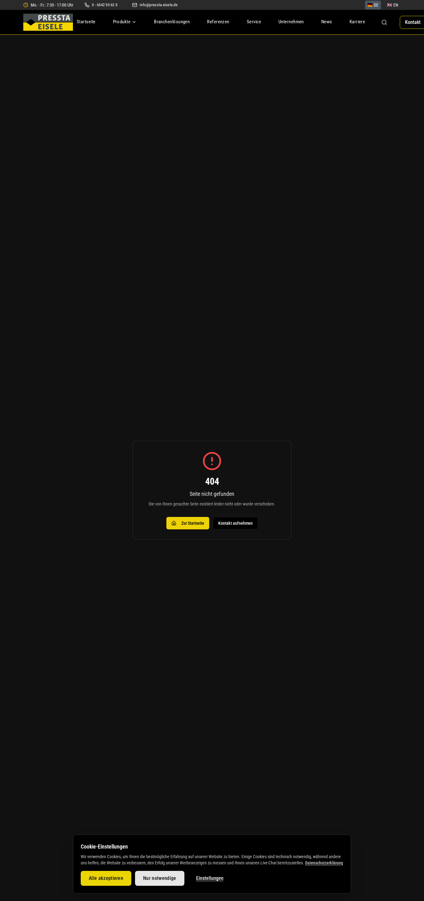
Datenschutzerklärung (324, 862)
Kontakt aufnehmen (235, 523)
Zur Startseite (192, 523)
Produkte (122, 22)
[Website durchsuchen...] (384, 22)
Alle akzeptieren (106, 878)
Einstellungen (209, 878)
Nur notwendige (159, 878)
